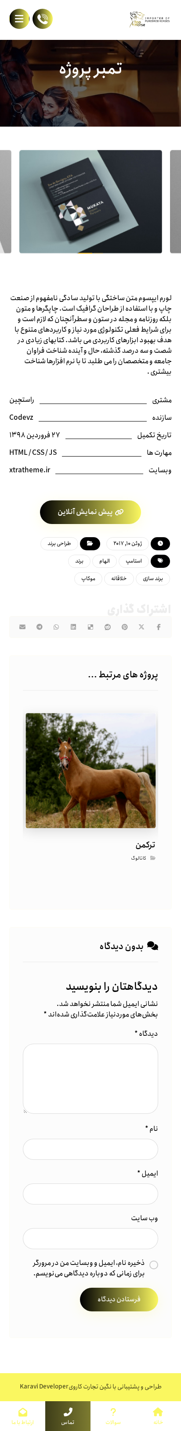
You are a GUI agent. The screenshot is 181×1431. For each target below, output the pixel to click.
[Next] (156, 203)
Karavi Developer (44, 1387)
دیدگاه (146, 1034)
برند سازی (153, 578)
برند (79, 561)
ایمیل (147, 1174)
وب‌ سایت (144, 1218)
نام (151, 1129)
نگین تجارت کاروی (90, 1387)
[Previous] (24, 203)
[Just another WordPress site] (150, 19)
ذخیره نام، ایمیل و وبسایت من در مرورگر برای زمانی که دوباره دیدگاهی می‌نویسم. (89, 1268)
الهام (104, 561)
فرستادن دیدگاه (119, 1299)
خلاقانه (119, 578)
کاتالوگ (138, 858)
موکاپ (88, 578)
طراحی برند (59, 543)
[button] (19, 19)
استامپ (134, 561)
